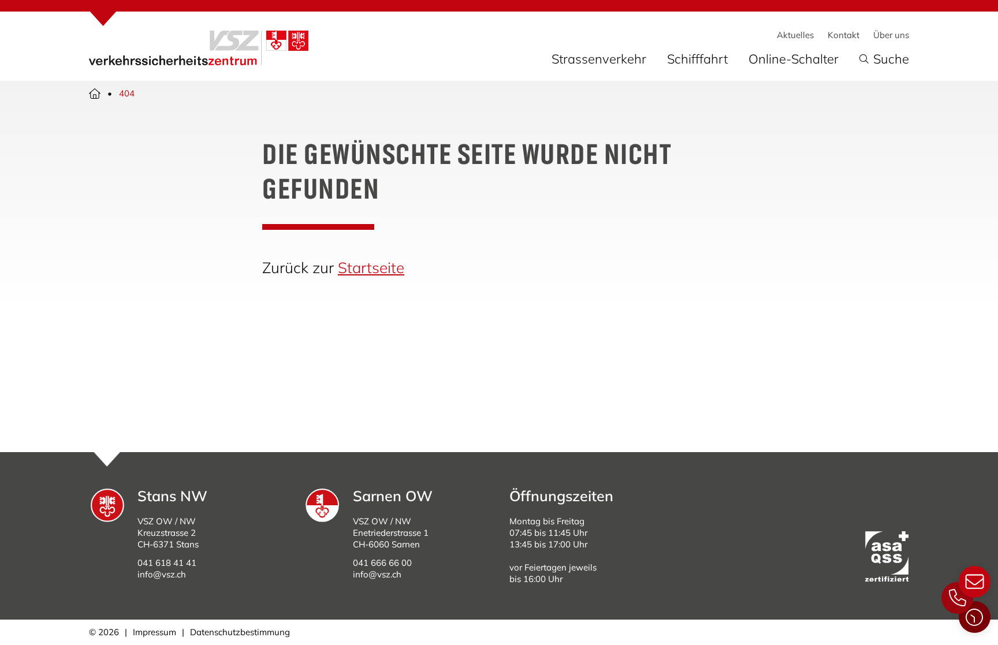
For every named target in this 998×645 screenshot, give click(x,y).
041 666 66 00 (382, 562)
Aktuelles (795, 34)
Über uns (891, 34)
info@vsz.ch (161, 574)
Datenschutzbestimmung (240, 632)
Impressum (154, 632)
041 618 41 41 (166, 562)
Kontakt (843, 34)
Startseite (371, 267)
